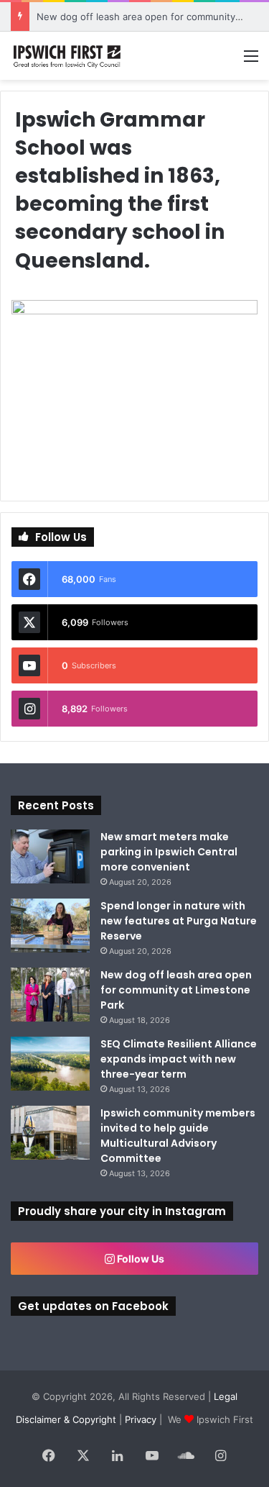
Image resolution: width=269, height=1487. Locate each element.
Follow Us (139, 1258)
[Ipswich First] (68, 56)
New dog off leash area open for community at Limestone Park (176, 990)
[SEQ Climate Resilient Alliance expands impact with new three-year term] (50, 1064)
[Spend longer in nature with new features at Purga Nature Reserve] (50, 925)
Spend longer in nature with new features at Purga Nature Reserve (178, 921)
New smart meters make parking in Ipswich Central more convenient (168, 851)
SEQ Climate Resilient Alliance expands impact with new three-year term (178, 1059)
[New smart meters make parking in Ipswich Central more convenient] (50, 856)
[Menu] (251, 61)
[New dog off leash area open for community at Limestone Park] (50, 995)
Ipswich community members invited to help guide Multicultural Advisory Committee (177, 1135)
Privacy (140, 1419)
